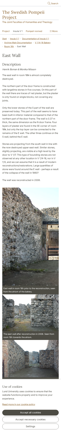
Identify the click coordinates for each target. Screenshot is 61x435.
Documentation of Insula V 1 (35, 38)
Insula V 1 (17, 31)
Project (6, 31)
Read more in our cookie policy (18, 404)
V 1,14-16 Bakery (43, 42)
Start (4, 38)
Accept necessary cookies (30, 419)
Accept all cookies (30, 412)
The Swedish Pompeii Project (23, 14)
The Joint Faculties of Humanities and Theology (27, 22)
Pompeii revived (34, 31)
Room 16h (9, 46)
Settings (30, 426)
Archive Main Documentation (18, 42)
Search (54, 3)
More (55, 31)
